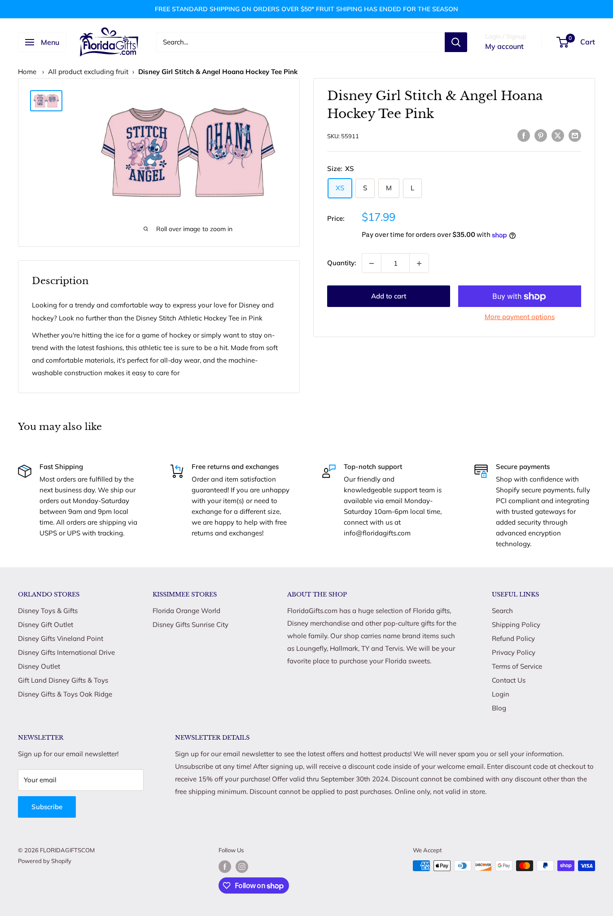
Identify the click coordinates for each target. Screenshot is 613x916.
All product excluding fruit (88, 71)
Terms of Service (517, 666)
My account (504, 46)
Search (502, 610)
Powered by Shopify (44, 860)
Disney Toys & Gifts (48, 610)
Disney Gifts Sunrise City (190, 624)
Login (500, 694)
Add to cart (388, 296)
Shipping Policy (516, 624)
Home (27, 71)
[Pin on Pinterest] (540, 134)
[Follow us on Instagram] (242, 866)
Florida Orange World (186, 610)
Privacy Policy (513, 652)
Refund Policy (513, 638)
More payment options (520, 317)
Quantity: (341, 263)
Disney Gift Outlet (45, 624)
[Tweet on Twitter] (558, 134)
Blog (499, 708)
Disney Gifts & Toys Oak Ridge (65, 694)
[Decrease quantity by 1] (371, 263)
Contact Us (508, 680)
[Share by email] (575, 134)
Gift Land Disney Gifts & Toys (63, 680)
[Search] (456, 42)
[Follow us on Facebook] (225, 866)
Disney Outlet (39, 666)
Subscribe (46, 806)
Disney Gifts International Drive (66, 652)
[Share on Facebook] (523, 134)
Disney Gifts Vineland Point (60, 638)
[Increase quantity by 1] (419, 263)
